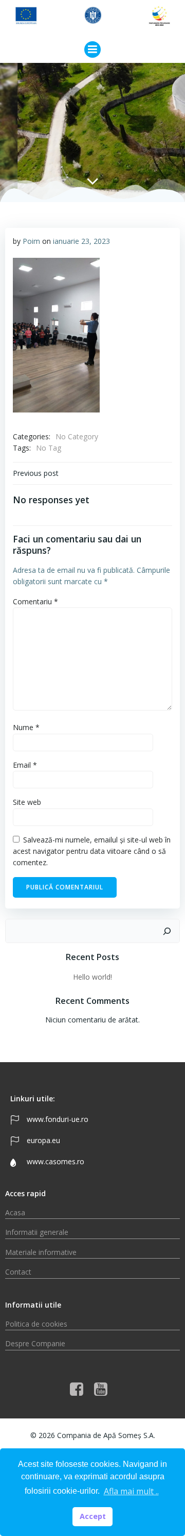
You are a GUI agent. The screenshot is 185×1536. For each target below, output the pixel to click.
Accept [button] (93, 1516)
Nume (26, 727)
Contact (18, 1272)
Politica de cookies (36, 1324)
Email (25, 765)
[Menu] (92, 49)
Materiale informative (41, 1252)
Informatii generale (36, 1232)
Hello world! (92, 977)
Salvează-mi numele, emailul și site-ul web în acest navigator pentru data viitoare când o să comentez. (92, 851)
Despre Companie (35, 1343)
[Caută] (167, 931)
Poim (31, 241)
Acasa (15, 1212)
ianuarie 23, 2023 (81, 241)
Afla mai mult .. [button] (131, 1491)
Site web (27, 802)
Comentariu (35, 601)
